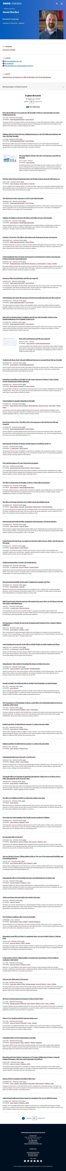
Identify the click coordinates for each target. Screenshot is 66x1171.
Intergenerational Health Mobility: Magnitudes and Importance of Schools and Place (30, 521)
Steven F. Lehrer (25, 964)
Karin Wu (32, 183)
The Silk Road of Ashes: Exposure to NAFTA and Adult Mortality (23, 198)
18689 (23, 801)
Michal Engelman (33, 405)
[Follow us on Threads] (35, 1161)
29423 (24, 485)
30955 (24, 384)
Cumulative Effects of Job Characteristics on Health (19, 1038)
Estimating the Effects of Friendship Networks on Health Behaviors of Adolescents (29, 878)
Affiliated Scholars (9, 8)
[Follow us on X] (25, 1161)
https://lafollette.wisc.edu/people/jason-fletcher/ (19, 65)
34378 (23, 221)
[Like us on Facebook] (38, 1161)
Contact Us (33, 1135)
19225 (21, 727)
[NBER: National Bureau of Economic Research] (13, 4)
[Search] (57, 3)
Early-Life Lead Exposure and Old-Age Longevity (34, 339)
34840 (24, 201)
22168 (21, 628)
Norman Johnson (43, 405)
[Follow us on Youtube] (41, 1161)
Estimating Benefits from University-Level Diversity (19, 757)
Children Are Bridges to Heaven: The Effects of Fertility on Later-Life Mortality (27, 218)
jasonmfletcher (9, 63)
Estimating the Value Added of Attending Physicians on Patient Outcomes (26, 664)
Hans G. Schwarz (23, 405)
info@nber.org (33, 1142)
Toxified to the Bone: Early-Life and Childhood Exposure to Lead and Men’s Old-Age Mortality (32, 360)
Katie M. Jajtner (24, 526)
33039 (23, 322)
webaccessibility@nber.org (33, 1143)
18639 (24, 820)
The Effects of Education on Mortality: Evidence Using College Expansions (26, 483)
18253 (21, 881)
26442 (24, 524)
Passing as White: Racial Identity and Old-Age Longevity (20, 278)
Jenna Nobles (29, 506)
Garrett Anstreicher (15, 468)
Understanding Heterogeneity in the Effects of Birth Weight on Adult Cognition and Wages (31, 644)
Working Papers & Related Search (15, 87)
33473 (24, 261)
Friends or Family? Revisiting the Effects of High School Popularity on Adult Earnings (30, 683)
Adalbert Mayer (24, 783)
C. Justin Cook (14, 448)
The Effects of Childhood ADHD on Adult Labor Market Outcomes (24, 798)
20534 (23, 667)
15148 (21, 962)
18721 (23, 781)
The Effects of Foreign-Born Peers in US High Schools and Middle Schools (26, 502)
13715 (24, 1081)
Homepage (33, 1148)
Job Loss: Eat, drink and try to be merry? (15, 979)
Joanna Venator (14, 547)
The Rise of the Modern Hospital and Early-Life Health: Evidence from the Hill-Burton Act (31, 179)
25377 (24, 565)
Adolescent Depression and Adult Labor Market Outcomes (21, 897)
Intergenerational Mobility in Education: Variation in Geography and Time (26, 582)
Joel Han (22, 586)
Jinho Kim (21, 506)
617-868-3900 (33, 1140)
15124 (21, 1001)
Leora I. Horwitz (24, 668)
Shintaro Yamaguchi (34, 921)
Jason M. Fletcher (24, 567)
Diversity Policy (33, 1154)
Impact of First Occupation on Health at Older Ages (19, 1079)
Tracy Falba (31, 1083)
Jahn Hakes (52, 405)
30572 (23, 404)
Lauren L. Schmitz (52, 263)
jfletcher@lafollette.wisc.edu (13, 61)
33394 (23, 281)
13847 (22, 1062)
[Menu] (61, 3)
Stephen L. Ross (24, 709)
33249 (24, 300)
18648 (24, 840)
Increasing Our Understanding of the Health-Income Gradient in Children (26, 817)
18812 (24, 760)
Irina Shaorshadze (47, 506)
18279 (22, 861)
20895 (24, 647)
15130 (21, 1021)
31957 (24, 363)
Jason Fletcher (30, 119)
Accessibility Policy (33, 1152)
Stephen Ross (37, 506)
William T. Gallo (21, 984)
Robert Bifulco (14, 841)
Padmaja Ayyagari (30, 984)
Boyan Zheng (13, 386)
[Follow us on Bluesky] (31, 1161)
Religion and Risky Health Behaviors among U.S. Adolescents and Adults (26, 724)
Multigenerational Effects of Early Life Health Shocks (19, 562)
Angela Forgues (34, 567)
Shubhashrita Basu (15, 263)
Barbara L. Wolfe (24, 629)
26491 (24, 505)
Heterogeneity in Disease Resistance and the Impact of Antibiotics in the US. (27, 444)
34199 (25, 240)
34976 (22, 182)
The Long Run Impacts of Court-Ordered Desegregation (20, 463)
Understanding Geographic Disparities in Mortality (19, 401)
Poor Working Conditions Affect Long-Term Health (19, 917)
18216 (21, 900)
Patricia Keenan (39, 1083)
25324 (24, 585)
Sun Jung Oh (32, 841)
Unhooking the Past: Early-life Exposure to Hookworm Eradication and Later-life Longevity (32, 298)
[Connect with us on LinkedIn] (28, 1161)
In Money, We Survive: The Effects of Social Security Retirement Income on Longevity (30, 237)
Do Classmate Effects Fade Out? (13, 837)
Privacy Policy (33, 1155)
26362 (23, 546)
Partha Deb (13, 984)
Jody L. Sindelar (23, 921)
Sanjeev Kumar (24, 729)
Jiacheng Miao (41, 263)
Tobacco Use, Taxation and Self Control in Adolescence (20, 1018)
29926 (21, 466)
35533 (21, 117)
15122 (21, 982)
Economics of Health (9, 49)
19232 (21, 686)
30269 (21, 446)
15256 (22, 941)
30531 (23, 427)
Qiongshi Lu (33, 263)
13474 (23, 1101)
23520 (21, 606)
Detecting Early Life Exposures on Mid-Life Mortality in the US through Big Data (27, 77)
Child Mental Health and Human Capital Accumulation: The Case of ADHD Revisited (30, 1098)
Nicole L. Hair (22, 863)
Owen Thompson (14, 183)
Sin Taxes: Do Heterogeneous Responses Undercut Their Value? (23, 999)
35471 (21, 139)
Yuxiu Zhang (34, 709)
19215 (21, 707)
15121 (21, 1040)
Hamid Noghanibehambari (17, 119)
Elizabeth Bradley (35, 668)
